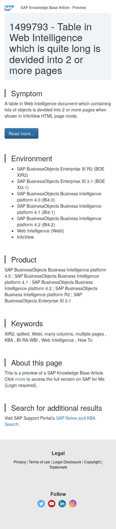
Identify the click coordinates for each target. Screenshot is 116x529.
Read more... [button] (21, 133)
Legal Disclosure (67, 461)
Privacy (20, 461)
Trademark (58, 467)
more (20, 379)
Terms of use (39, 461)
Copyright (92, 461)
